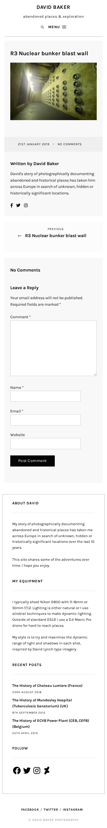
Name (17, 387)
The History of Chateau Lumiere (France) (47, 685)
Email (16, 411)
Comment (20, 317)
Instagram (73, 809)
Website (17, 434)
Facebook (30, 809)
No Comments (70, 144)
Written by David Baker (34, 163)
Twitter (51, 809)
